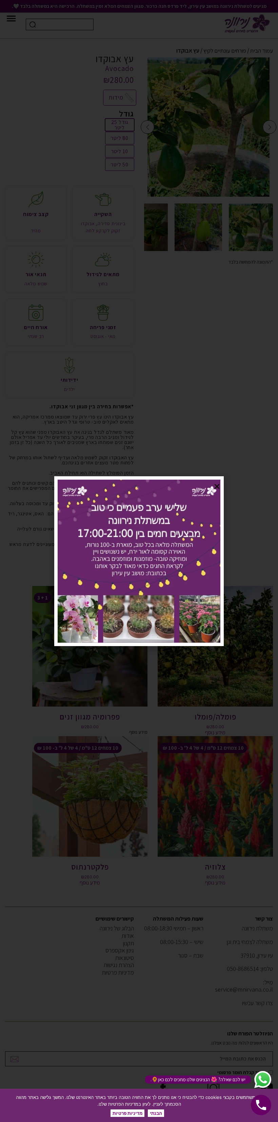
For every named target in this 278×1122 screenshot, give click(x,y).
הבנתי (156, 1113)
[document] (139, 561)
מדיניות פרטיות (127, 1113)
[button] (217, 486)
